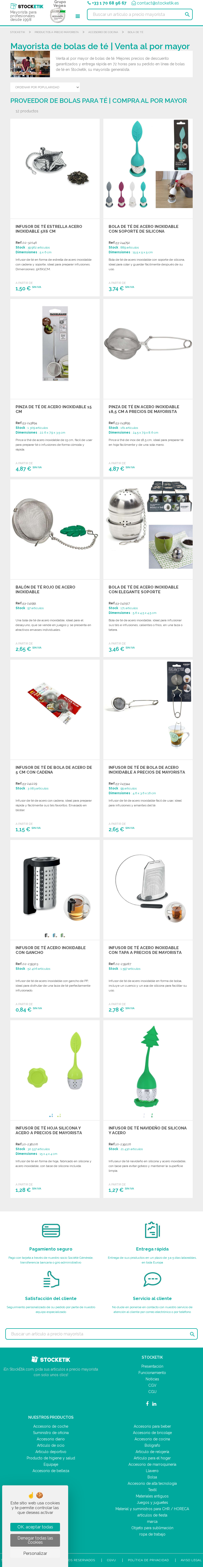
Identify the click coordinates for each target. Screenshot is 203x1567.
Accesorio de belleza (51, 1471)
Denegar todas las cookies (35, 1540)
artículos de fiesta (152, 1515)
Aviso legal (191, 1560)
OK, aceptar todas (35, 1526)
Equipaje (51, 1464)
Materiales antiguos (152, 1496)
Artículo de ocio (50, 1445)
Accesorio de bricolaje (152, 1433)
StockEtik (17, 32)
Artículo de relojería (152, 1452)
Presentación (152, 1366)
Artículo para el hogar (152, 1458)
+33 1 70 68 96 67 (109, 3)
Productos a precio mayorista (57, 32)
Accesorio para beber (152, 1426)
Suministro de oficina (51, 1433)
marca (152, 1521)
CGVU (111, 1560)
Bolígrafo (152, 1445)
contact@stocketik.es (158, 3)
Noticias (152, 1379)
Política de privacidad (148, 1560)
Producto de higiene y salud (51, 1458)
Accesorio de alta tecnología (152, 1483)
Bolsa (152, 1477)
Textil (152, 1490)
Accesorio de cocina (103, 32)
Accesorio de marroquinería (152, 1464)
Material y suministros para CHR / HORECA (152, 1509)
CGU (152, 1392)
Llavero (152, 1471)
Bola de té (135, 32)
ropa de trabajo (152, 1534)
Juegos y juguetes (152, 1502)
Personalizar (35, 1553)
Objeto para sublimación (152, 1528)
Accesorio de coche (50, 1426)
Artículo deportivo (50, 1452)
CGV (152, 1385)
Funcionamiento (152, 1373)
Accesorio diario (51, 1439)
